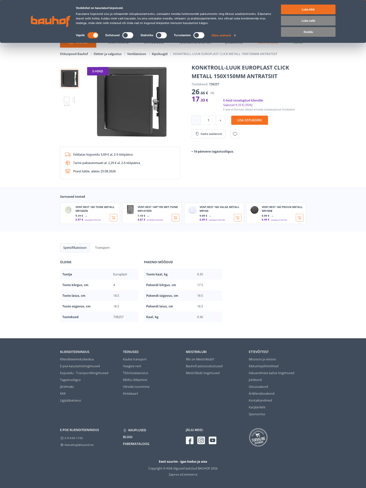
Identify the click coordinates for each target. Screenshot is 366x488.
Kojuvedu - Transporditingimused (84, 373)
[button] (69, 78)
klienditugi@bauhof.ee (79, 445)
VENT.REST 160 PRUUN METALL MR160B (282, 209)
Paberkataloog (136, 444)
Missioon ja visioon (262, 359)
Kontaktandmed (260, 400)
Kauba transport (135, 359)
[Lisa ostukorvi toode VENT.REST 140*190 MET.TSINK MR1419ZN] (175, 218)
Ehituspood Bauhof (74, 54)
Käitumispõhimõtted (264, 366)
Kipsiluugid (160, 54)
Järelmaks (67, 387)
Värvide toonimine (136, 387)
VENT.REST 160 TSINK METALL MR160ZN (95, 209)
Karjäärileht (257, 407)
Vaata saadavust (211, 134)
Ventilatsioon (137, 54)
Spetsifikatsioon (75, 248)
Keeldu (308, 32)
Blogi (127, 437)
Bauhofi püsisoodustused (204, 366)
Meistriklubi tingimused (203, 373)
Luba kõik (308, 9)
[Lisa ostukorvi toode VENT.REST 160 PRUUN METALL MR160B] (299, 218)
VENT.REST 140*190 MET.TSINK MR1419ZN (158, 209)
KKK (63, 393)
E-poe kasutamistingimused (80, 366)
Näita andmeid (221, 35)
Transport (102, 248)
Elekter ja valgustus (108, 54)
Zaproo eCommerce (183, 474)
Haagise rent (132, 366)
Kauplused (137, 430)
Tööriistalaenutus (135, 373)
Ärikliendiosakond (261, 393)
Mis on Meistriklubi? (200, 359)
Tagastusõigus (70, 380)
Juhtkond (255, 380)
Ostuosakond (258, 387)
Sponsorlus (257, 414)
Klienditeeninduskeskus (77, 359)
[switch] (127, 35)
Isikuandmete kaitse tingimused (271, 373)
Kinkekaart (130, 393)
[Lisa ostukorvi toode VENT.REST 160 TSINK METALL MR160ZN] (113, 218)
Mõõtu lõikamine (135, 380)
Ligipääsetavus (70, 400)
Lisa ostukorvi (249, 120)
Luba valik (308, 20)
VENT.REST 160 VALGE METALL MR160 (219, 209)
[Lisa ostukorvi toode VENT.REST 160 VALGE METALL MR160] (238, 218)
